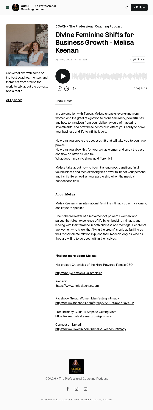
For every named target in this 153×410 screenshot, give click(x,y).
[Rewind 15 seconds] (60, 88)
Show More (14, 91)
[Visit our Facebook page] (67, 389)
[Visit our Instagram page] (76, 389)
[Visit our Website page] (85, 389)
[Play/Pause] (62, 76)
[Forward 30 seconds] (66, 88)
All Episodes (14, 100)
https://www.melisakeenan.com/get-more (83, 316)
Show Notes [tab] (63, 101)
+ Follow (139, 7)
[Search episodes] (127, 7)
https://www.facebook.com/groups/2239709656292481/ (94, 303)
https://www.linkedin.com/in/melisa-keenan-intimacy (90, 329)
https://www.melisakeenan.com (77, 285)
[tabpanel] (101, 223)
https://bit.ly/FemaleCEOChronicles (78, 273)
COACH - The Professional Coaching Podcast (38, 7)
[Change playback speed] (74, 88)
